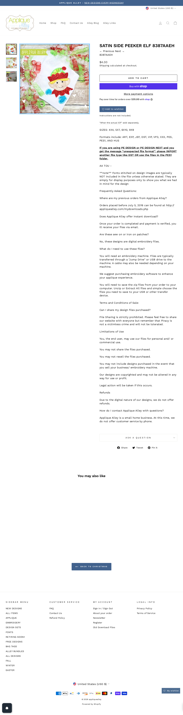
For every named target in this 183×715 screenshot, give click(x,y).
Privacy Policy (144, 608)
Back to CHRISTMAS (93, 567)
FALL (8, 660)
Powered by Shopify (91, 704)
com (120, 208)
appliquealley (108, 208)
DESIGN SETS (13, 627)
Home (42, 23)
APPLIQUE (11, 618)
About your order (102, 613)
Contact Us (76, 23)
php (145, 208)
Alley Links (109, 23)
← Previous (107, 51)
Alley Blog (93, 23)
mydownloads (134, 208)
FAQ (63, 23)
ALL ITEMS (12, 613)
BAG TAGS (11, 646)
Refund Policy (57, 618)
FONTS (9, 632)
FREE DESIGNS (14, 641)
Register (97, 622)
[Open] (7, 708)
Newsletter (99, 618)
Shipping (104, 65)
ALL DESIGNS (13, 656)
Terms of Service (146, 613)
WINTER (10, 665)
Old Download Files (104, 627)
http (169, 205)
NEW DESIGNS (14, 608)
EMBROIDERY (13, 622)
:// (173, 205)
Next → (120, 51)
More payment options (138, 93)
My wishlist (172, 691)
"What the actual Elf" (111, 123)
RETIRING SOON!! (15, 637)
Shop (53, 23)
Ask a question (138, 438)
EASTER (10, 670)
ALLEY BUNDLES (15, 651)
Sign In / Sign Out (103, 608)
